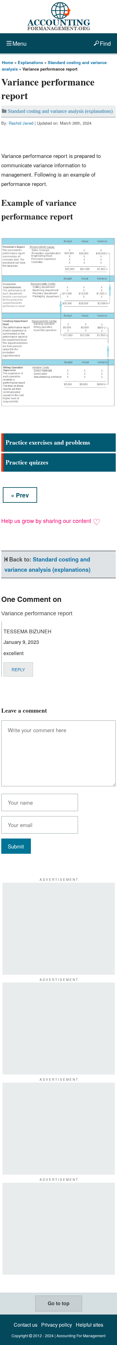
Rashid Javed (21, 123)
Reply (18, 669)
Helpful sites (89, 1324)
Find (105, 43)
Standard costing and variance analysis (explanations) (60, 111)
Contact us (25, 1324)
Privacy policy (56, 1324)
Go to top (59, 1303)
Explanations (30, 62)
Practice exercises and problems (48, 442)
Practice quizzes (27, 462)
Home (7, 62)
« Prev (20, 495)
